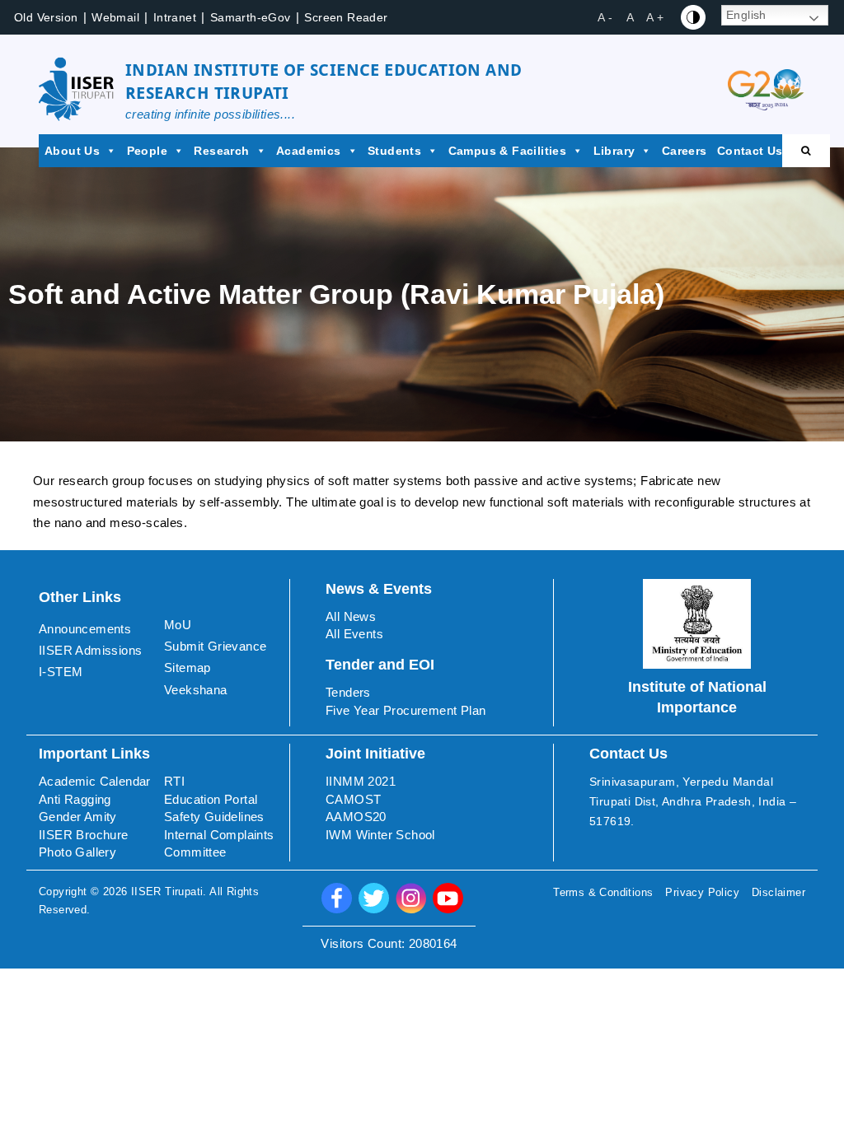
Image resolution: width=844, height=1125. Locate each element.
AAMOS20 (356, 817)
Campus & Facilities (507, 150)
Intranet (174, 17)
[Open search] (806, 150)
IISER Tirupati (167, 891)
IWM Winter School (380, 835)
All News (351, 616)
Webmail (115, 17)
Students (394, 150)
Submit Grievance (215, 646)
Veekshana (195, 690)
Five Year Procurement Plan (405, 710)
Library (614, 150)
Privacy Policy (702, 892)
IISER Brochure (84, 835)
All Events (354, 634)
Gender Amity (78, 817)
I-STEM (60, 672)
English (746, 14)
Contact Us (750, 150)
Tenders (348, 692)
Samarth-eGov (250, 17)
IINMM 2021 (361, 781)
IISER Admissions (90, 650)
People (147, 150)
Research (221, 150)
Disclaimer (778, 892)
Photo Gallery (77, 852)
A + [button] (654, 17)
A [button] (630, 17)
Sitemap (187, 668)
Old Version (45, 17)
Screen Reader (345, 17)
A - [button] (605, 17)
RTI (174, 781)
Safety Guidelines (214, 817)
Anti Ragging (75, 799)
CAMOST (353, 799)
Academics (308, 150)
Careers (684, 150)
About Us (72, 150)
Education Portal (210, 799)
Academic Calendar (95, 781)
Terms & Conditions (603, 892)
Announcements (85, 629)
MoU (177, 625)
